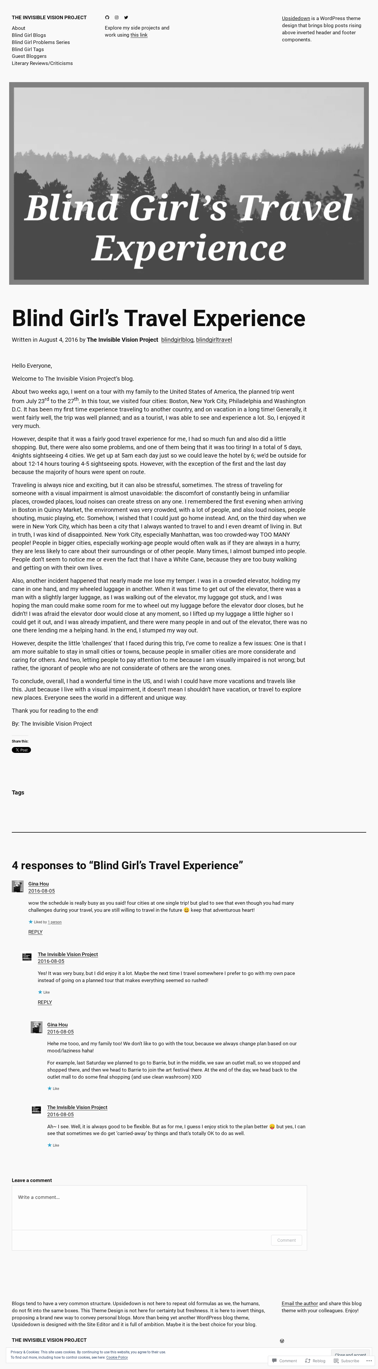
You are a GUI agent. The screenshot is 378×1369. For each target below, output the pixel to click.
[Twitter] (126, 17)
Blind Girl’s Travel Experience (159, 318)
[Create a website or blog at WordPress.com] (282, 1341)
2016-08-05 (41, 891)
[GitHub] (107, 17)
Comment (286, 1240)
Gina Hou (38, 884)
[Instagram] (116, 17)
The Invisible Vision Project (49, 17)
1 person (55, 922)
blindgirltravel (214, 339)
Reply (35, 932)
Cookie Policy (117, 1357)
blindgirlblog (177, 339)
